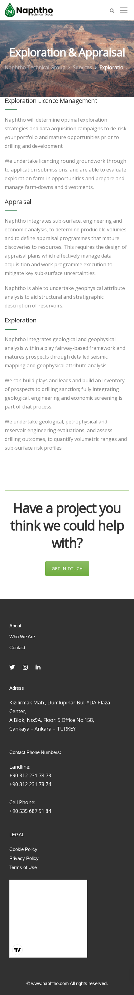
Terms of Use (23, 867)
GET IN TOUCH (67, 569)
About (15, 625)
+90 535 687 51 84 (30, 811)
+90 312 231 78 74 (30, 784)
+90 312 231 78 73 (30, 775)
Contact (17, 647)
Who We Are (22, 636)
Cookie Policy (23, 849)
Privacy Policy (24, 858)
